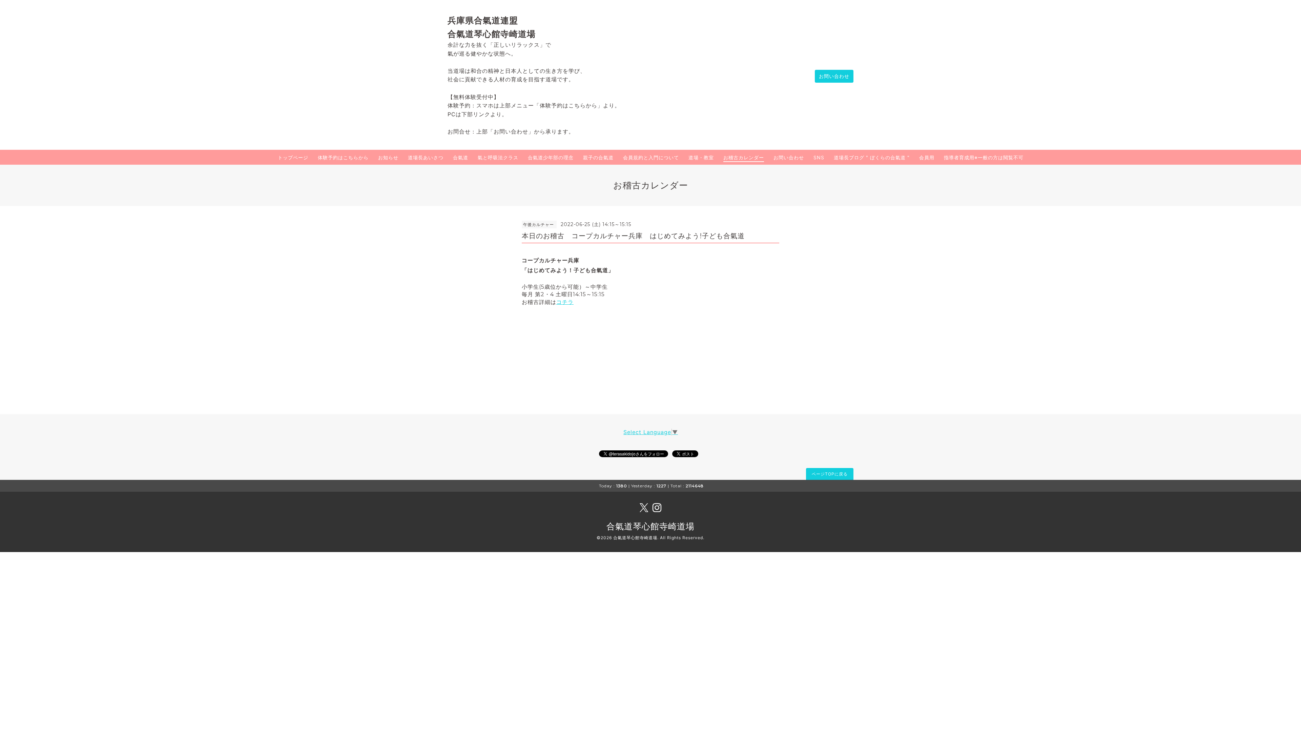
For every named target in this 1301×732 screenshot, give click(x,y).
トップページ (293, 157)
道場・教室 (701, 157)
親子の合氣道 (598, 157)
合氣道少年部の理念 (551, 157)
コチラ (565, 302)
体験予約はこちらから (343, 157)
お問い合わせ (834, 76)
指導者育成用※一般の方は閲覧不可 (984, 157)
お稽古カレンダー (743, 157)
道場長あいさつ (425, 157)
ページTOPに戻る (830, 473)
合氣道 (460, 157)
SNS (818, 157)
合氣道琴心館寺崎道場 (650, 526)
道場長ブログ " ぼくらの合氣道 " (872, 157)
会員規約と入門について (651, 157)
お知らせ (388, 157)
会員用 (926, 157)
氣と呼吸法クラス (498, 157)
